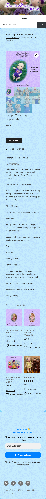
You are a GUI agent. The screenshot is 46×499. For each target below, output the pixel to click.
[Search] (41, 25)
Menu (24, 18)
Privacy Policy (9, 490)
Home (8, 35)
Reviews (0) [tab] (23, 158)
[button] (36, 55)
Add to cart (13, 141)
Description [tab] (11, 158)
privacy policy (34, 462)
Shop (13, 35)
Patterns (20, 35)
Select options (30, 389)
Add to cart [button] (10, 341)
